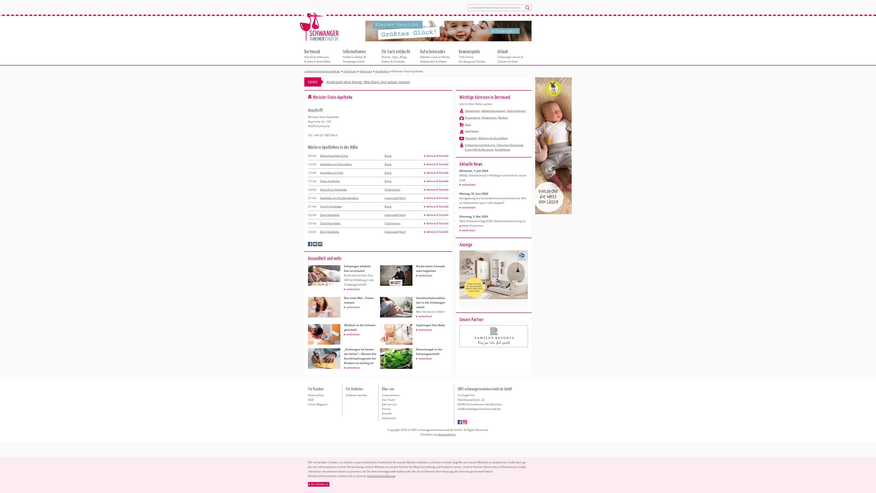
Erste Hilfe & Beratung (479, 150)
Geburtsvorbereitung (510, 145)
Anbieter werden (356, 395)
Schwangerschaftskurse (480, 145)
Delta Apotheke (330, 181)
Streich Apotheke (331, 206)
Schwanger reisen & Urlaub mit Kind (510, 55)
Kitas (468, 124)
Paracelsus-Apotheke (333, 189)
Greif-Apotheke (329, 215)
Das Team (388, 400)
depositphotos (447, 434)
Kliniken (503, 118)
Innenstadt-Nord (395, 198)
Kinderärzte (489, 118)
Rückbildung (502, 150)
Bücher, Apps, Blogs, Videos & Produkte (396, 55)
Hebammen (472, 111)
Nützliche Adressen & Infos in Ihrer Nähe (317, 55)
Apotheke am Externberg (336, 164)
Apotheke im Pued (331, 173)
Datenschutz (316, 395)
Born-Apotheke (329, 232)
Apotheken (472, 131)
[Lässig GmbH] (493, 336)
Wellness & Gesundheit (493, 138)
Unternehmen (391, 395)
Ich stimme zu (319, 484)
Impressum (389, 418)
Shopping (471, 138)
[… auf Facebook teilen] (310, 244)
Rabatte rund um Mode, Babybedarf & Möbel (435, 55)
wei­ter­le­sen (468, 184)
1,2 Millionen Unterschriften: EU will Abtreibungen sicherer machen (377, 82)
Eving (388, 156)
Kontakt (386, 413)
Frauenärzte (472, 118)
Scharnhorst (392, 189)
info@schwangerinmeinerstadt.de (479, 409)
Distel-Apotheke (330, 223)
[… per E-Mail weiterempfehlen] (315, 244)
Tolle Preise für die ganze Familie (472, 55)
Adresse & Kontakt (437, 156)
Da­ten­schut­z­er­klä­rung (381, 476)
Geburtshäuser (516, 111)
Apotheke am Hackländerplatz (339, 198)
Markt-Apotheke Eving (334, 156)
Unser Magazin (317, 404)
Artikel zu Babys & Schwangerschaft (354, 55)
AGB (311, 400)
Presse (386, 409)
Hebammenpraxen (493, 111)
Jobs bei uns (389, 404)
